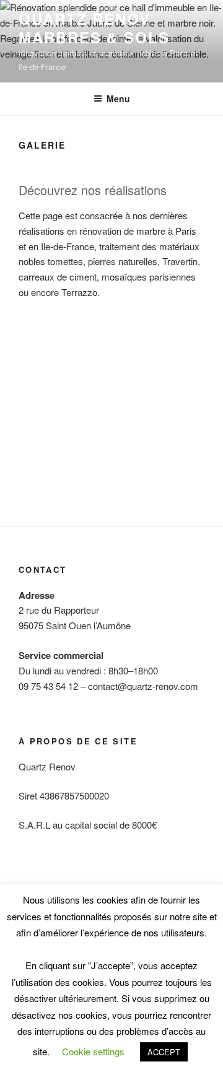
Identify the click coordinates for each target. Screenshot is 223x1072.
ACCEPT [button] (163, 1052)
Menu (118, 98)
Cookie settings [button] (93, 1051)
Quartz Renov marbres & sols (94, 28)
